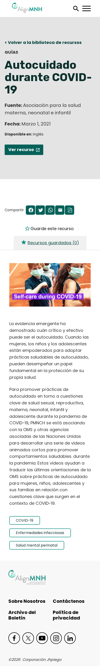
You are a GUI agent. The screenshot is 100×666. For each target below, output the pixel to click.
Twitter (28, 638)
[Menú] (86, 8)
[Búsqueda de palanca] (76, 8)
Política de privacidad (66, 615)
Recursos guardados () (53, 243)
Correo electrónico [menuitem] (59, 210)
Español (16, 120)
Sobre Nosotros (26, 601)
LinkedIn (70, 638)
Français (16, 131)
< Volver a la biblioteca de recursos (43, 42)
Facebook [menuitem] (30, 210)
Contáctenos (68, 601)
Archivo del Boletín (22, 615)
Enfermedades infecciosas (40, 532)
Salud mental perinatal (36, 545)
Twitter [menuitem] (40, 210)
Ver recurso (21, 149)
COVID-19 (24, 520)
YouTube (42, 638)
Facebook (14, 638)
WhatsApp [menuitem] (50, 210)
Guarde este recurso (52, 228)
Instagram (56, 638)
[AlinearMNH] (27, 577)
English (15, 141)
